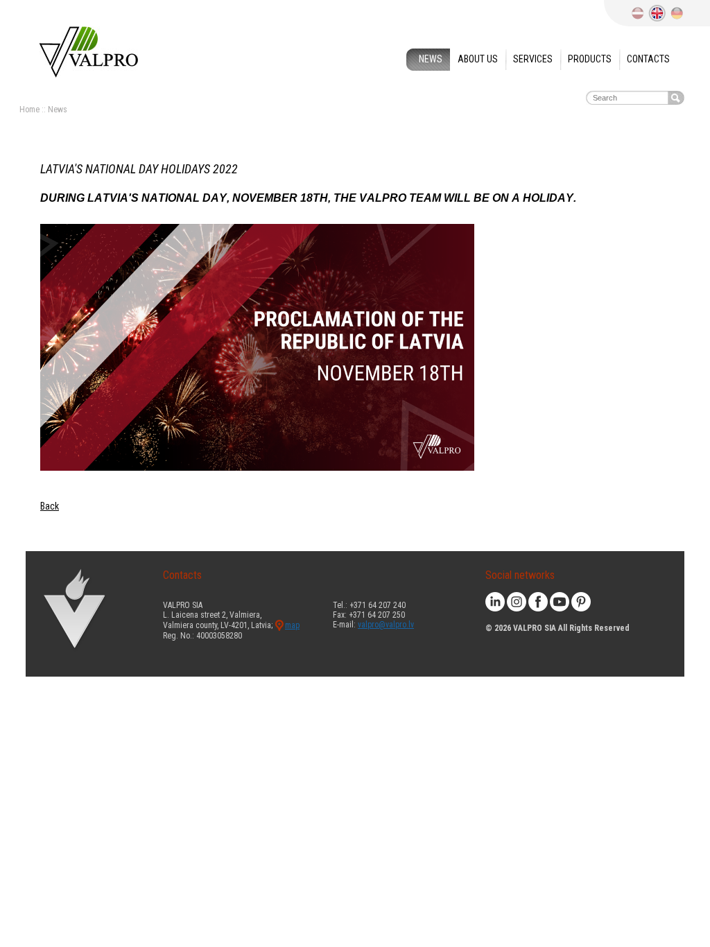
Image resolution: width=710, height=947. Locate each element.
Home (29, 109)
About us (478, 58)
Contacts (648, 58)
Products (590, 58)
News (430, 58)
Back (49, 506)
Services (533, 58)
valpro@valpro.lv (386, 624)
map (292, 625)
